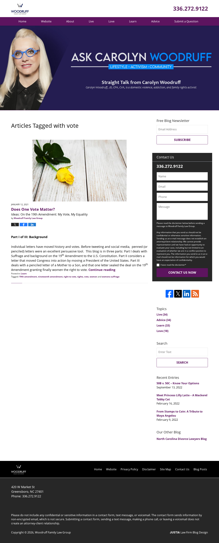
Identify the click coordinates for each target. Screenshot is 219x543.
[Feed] (195, 294)
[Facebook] (169, 294)
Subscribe (182, 140)
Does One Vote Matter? (33, 209)
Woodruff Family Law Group (53, 532)
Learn (133, 21)
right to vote (70, 276)
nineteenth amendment (50, 276)
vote (86, 276)
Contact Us (182, 469)
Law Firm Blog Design (189, 532)
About (70, 21)
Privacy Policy (129, 469)
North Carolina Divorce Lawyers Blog (182, 439)
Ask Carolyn (20, 8)
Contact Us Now (182, 272)
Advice (155, 21)
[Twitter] (178, 294)
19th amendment (28, 276)
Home (22, 21)
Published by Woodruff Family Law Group (190, 8)
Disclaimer (149, 469)
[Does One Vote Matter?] (79, 170)
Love (111, 21)
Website (46, 21)
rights (80, 276)
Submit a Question (186, 21)
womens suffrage (110, 276)
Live (91, 21)
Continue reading (101, 270)
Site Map (165, 469)
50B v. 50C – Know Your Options (178, 383)
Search (182, 362)
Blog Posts (200, 469)
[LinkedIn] (186, 294)
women (93, 276)
